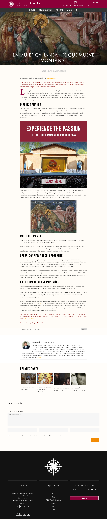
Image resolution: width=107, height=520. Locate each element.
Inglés (49, 78)
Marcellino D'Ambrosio (54, 70)
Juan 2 (41, 303)
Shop (53, 506)
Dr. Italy (39, 357)
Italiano (53, 78)
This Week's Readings (53, 500)
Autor (39, 50)
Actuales (44, 50)
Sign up (84, 498)
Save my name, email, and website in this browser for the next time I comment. (35, 436)
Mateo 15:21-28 (29, 319)
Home (35, 50)
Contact (53, 509)
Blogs (54, 497)
